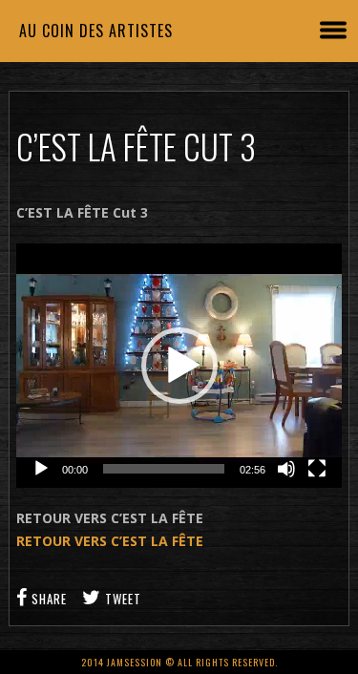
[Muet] (286, 468)
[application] (179, 365)
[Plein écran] (316, 468)
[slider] (163, 469)
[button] (179, 365)
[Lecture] (41, 468)
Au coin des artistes (96, 30)
